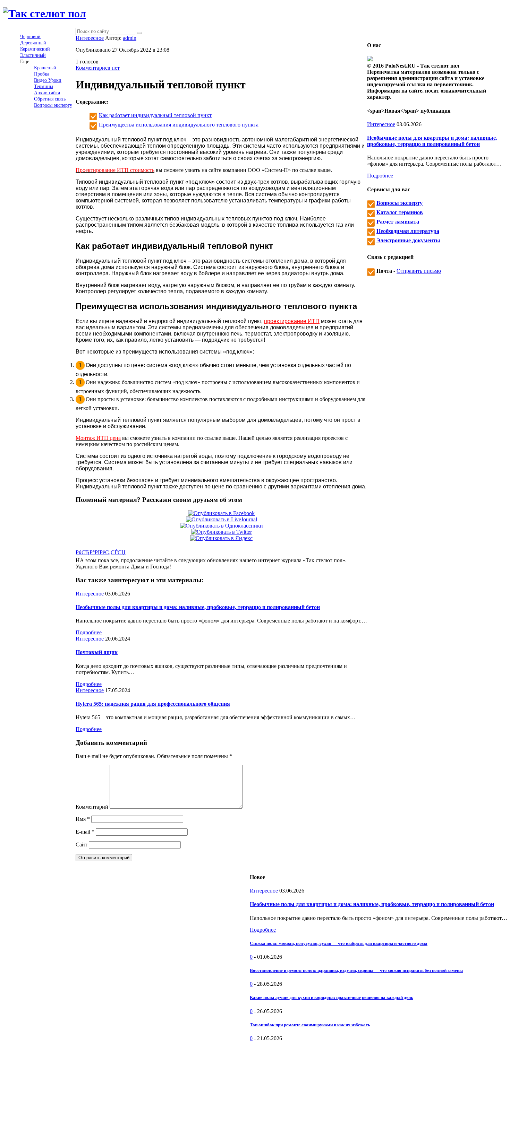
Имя (83, 819)
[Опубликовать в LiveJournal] (221, 519)
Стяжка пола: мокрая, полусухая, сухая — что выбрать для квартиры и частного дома (338, 943)
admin (129, 38)
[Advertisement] (378, 1090)
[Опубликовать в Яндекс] (221, 538)
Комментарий (92, 807)
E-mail (85, 832)
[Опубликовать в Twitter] (221, 532)
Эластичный (33, 55)
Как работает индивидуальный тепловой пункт (155, 115)
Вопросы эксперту (53, 105)
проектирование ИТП (292, 321)
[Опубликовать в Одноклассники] (221, 526)
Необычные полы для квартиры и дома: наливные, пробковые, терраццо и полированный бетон (198, 607)
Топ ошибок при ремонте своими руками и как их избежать (310, 1024)
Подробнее (89, 632)
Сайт (81, 844)
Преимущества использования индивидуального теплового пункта (178, 125)
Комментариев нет (98, 68)
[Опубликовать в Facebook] (221, 513)
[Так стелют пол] (44, 13)
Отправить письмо (419, 271)
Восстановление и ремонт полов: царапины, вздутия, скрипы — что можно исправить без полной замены (356, 970)
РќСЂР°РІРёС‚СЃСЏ (101, 552)
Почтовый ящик (97, 652)
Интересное (90, 38)
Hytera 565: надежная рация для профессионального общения (153, 704)
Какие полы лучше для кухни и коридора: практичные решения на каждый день (331, 997)
